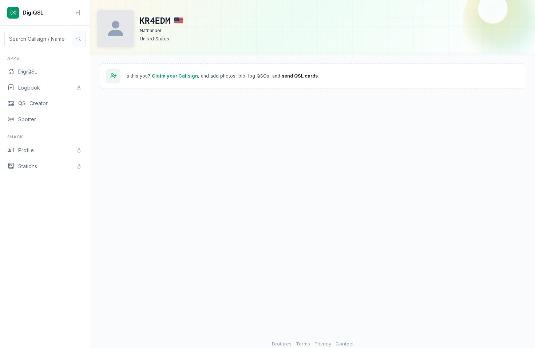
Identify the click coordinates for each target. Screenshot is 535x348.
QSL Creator (33, 103)
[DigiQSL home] (13, 13)
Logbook (29, 87)
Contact (345, 344)
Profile (26, 150)
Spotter (27, 119)
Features (282, 344)
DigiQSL (27, 71)
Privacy (322, 344)
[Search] (78, 39)
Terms (303, 344)
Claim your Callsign (175, 76)
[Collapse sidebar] (78, 13)
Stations (27, 166)
